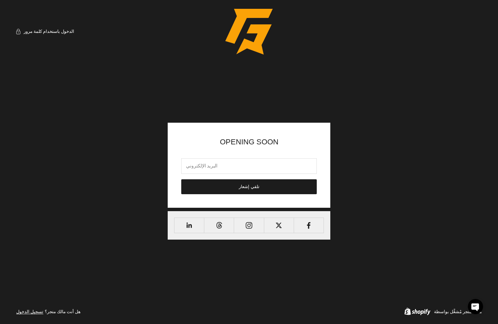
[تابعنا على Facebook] (309, 225)
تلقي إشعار (249, 186)
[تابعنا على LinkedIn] (189, 225)
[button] (475, 306)
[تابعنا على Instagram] (249, 225)
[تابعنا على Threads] (219, 225)
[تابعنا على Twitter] (279, 225)
